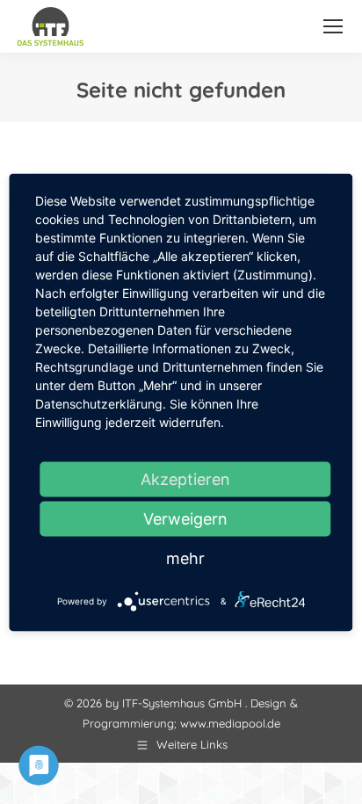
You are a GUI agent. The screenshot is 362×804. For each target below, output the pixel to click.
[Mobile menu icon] (333, 26)
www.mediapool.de (230, 723)
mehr (185, 557)
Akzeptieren (185, 478)
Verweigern (185, 518)
